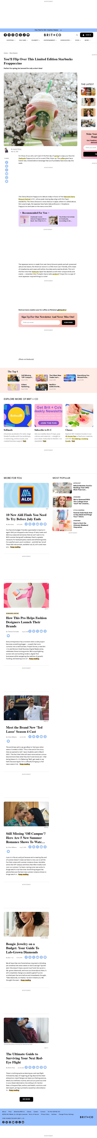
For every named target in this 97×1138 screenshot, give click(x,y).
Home (6, 53)
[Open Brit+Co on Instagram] (10, 1122)
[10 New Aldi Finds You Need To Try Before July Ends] (26, 495)
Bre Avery (11, 524)
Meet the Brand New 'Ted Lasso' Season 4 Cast (24, 729)
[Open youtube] (16, 34)
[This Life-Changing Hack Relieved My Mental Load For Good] (88, 122)
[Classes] (79, 415)
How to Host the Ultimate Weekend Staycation (80, 525)
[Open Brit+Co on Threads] (16, 1122)
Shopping (10, 40)
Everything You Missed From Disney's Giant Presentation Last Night (83, 377)
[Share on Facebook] (6, 162)
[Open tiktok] (24, 34)
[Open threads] (20, 34)
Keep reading (15, 547)
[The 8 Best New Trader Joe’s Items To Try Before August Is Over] (42, 378)
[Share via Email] (6, 173)
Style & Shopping (78, 510)
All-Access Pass (70, 436)
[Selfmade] (18, 415)
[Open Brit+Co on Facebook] (3, 1122)
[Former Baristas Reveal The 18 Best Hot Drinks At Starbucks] (53, 220)
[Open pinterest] (9, 34)
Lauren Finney (17, 149)
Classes (68, 430)
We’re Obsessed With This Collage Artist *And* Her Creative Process (81, 502)
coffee (62, 158)
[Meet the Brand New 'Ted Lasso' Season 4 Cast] (26, 708)
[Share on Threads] (6, 177)
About (4, 1111)
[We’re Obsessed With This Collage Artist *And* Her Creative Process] (62, 501)
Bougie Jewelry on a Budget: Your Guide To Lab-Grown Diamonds (22, 948)
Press (10, 1111)
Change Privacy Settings (66, 1114)
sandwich (55, 274)
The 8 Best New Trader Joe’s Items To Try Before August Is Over (55, 377)
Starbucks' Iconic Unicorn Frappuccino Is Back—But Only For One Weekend (39, 219)
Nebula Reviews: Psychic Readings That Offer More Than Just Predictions (82, 488)
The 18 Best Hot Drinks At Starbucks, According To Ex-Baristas (67, 219)
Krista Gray (11, 1068)
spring (56, 156)
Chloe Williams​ (12, 737)
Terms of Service (34, 1114)
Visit (24, 441)
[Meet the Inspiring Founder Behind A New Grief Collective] (88, 112)
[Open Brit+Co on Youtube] (13, 1122)
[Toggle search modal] (77, 34)
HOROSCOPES (65, 40)
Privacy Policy (45, 1114)
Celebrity (34, 40)
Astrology (77, 483)
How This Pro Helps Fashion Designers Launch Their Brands (26, 622)
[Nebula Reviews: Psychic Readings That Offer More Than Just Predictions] (62, 488)
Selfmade (8, 430)
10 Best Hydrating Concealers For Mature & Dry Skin (27, 386)
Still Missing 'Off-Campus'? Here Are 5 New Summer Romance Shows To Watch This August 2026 (27, 377)
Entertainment (49, 40)
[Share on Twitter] (6, 169)
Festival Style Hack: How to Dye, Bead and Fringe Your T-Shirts (82, 515)
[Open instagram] (12, 34)
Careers (36, 1111)
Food (77, 40)
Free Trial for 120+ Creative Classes (46, 30)
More (87, 40)
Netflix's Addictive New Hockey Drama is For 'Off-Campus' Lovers (55, 386)
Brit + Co (10, 957)
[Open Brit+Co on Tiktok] (20, 1122)
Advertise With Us (19, 1111)
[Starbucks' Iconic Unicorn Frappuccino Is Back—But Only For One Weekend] (24, 220)
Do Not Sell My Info (54, 1111)
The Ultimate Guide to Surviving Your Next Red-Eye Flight (24, 1058)
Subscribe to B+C (43, 430)
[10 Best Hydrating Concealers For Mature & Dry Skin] (14, 387)
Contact (42, 1111)
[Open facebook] (5, 34)
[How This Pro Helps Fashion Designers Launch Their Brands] (26, 595)
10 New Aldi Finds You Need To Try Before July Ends (26, 517)
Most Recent (14, 53)
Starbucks (22, 158)
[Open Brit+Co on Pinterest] (6, 1122)
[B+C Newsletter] (48, 415)
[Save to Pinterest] (6, 166)
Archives (54, 1114)
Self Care (22, 40)
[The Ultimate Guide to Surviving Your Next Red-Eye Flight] (26, 1030)
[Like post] (6, 181)
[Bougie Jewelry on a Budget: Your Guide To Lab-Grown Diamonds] (88, 102)
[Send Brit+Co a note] (28, 34)
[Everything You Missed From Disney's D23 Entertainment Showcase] (70, 378)
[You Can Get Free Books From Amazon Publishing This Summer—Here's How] (88, 91)
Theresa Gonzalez (13, 632)
